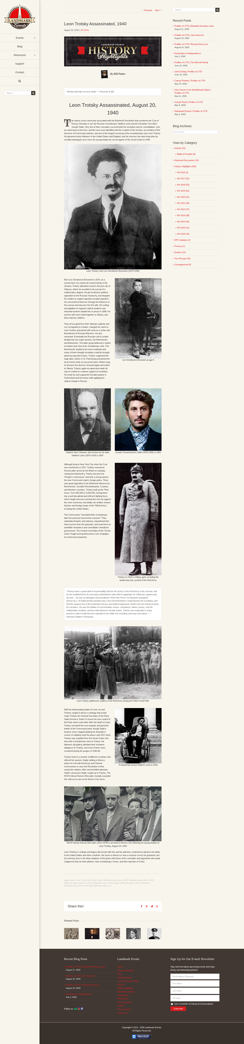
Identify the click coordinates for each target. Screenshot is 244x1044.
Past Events (123, 999)
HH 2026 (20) (183, 234)
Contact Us (122, 1013)
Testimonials (123, 995)
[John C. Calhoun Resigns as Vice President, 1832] (92, 929)
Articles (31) (180, 148)
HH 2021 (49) (183, 203)
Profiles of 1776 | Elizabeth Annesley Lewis (194, 26)
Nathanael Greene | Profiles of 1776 (191, 111)
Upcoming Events (125, 970)
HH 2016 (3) (182, 172)
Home (120, 967)
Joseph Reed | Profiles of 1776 (189, 102)
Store (119, 974)
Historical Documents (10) (187, 160)
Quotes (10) (180, 252)
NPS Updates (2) (182, 240)
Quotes (120, 1006)
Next (157, 10)
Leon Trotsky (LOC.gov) (86, 880)
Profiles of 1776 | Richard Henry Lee (191, 44)
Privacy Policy (124, 1009)
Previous (148, 10)
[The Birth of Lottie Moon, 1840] (133, 929)
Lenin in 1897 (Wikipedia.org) (129, 880)
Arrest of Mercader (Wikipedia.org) (92, 886)
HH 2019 (85, 30)
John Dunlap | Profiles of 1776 (188, 71)
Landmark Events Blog (127, 981)
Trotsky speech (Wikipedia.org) (120, 883)
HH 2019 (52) (183, 191)
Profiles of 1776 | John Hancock (189, 35)
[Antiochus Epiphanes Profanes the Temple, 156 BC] (113, 929)
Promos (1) (180, 246)
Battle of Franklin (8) (186, 154)
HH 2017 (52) (183, 178)
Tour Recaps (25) (182, 258)
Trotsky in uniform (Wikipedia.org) (91, 883)
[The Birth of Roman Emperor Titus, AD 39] (71, 929)
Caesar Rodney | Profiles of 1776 (190, 80)
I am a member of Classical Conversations (193, 1004)
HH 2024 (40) (183, 221)
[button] (19, 81)
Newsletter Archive (126, 991)
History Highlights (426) (185, 166)
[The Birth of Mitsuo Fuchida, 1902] (154, 929)
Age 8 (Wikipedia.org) (107, 880)
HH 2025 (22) (183, 227)
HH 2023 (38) (183, 215)
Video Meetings (124, 977)
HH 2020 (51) (183, 197)
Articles (120, 984)
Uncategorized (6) (183, 264)
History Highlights (125, 988)
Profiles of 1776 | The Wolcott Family (191, 62)
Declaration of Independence (188, 53)
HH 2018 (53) (183, 185)
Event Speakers (124, 1002)
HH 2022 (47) (183, 209)
